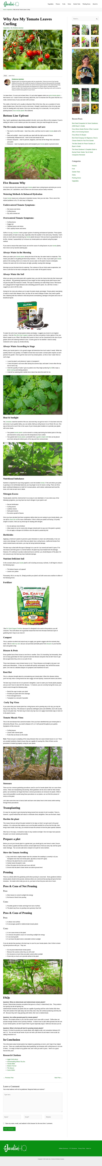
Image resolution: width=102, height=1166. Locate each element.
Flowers (74, 165)
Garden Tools (76, 172)
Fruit (73, 169)
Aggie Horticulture (12, 1059)
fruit (50, 368)
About (5, 75)
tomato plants (20, 256)
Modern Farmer (11, 1066)
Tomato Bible (11, 1063)
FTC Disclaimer (73, 1148)
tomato (51, 131)
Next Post (58, 1077)
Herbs (74, 175)
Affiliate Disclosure (63, 1148)
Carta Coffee (11, 1070)
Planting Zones (76, 178)
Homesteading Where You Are (16, 1061)
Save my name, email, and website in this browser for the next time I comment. (29, 1123)
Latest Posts (12, 75)
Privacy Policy (81, 1148)
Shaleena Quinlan (18, 79)
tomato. (43, 483)
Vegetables (6, 28)
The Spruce (10, 1068)
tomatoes (16, 232)
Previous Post (8, 1077)
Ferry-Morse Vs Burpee (79, 135)
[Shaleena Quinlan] (7, 82)
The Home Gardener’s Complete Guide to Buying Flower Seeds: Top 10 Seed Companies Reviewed (84, 152)
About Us (88, 1148)
